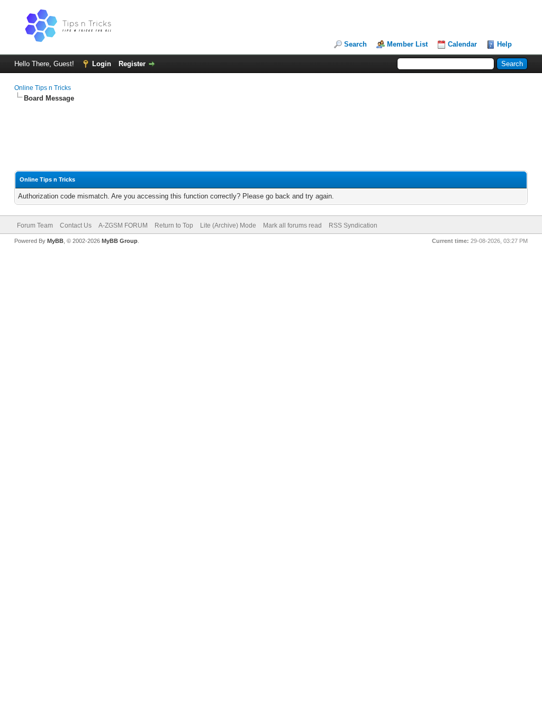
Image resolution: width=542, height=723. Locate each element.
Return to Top (174, 225)
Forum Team (35, 225)
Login (101, 64)
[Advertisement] (271, 137)
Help (504, 44)
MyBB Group (120, 241)
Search (355, 44)
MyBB (55, 241)
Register (132, 64)
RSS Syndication (353, 225)
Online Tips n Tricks (42, 88)
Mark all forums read (292, 225)
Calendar (462, 44)
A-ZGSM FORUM (123, 225)
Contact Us (76, 225)
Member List (407, 44)
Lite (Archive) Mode (228, 225)
